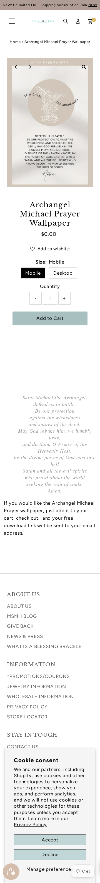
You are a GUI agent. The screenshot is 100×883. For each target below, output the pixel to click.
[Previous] (16, 67)
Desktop (62, 273)
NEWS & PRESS (25, 636)
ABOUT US (19, 606)
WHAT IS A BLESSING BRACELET (45, 646)
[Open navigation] (12, 21)
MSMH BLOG (22, 616)
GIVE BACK (20, 626)
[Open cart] (90, 21)
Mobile (33, 273)
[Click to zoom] (84, 67)
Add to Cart (50, 318)
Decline (50, 854)
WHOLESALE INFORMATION (40, 696)
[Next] (29, 67)
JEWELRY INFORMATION (36, 686)
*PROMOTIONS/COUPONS (38, 676)
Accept (50, 840)
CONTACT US (23, 746)
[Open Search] (65, 21)
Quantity (50, 286)
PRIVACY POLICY (27, 707)
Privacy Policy (30, 824)
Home (15, 42)
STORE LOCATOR (27, 716)
